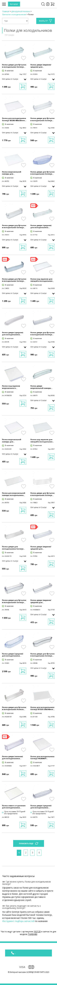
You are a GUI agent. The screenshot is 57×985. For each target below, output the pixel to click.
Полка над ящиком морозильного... (11, 387)
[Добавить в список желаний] (23, 58)
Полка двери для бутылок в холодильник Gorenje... (14, 66)
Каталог (14, 4)
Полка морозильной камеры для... (11, 173)
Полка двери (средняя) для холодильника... (40, 226)
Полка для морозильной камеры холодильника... (13, 494)
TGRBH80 (32, 934)
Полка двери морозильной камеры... (41, 387)
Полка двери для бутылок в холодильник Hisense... (14, 708)
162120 (37, 931)
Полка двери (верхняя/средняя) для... (40, 66)
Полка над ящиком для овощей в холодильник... (42, 280)
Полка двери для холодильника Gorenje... (13, 547)
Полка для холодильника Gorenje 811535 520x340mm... (42, 708)
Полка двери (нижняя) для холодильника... (12, 757)
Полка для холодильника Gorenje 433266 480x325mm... (14, 119)
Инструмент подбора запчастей (18, 921)
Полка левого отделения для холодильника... (13, 806)
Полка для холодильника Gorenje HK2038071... (42, 757)
